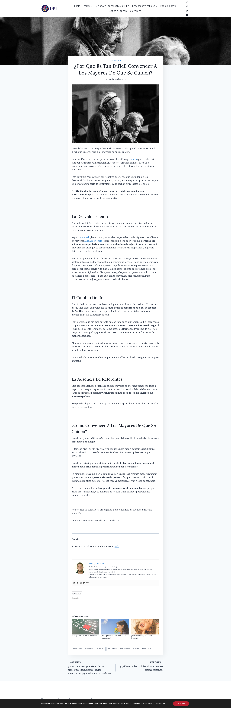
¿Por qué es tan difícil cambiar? (84, 636)
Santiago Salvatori (116, 79)
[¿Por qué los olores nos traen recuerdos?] (115, 626)
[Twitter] (84, 583)
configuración (160, 703)
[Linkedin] (74, 583)
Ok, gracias (181, 703)
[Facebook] (187, 6)
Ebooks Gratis (168, 6)
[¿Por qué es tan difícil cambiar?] (85, 626)
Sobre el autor (118, 11)
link (117, 546)
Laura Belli (84, 237)
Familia (100, 649)
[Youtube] (87, 583)
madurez (112, 649)
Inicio (77, 6)
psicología (125, 649)
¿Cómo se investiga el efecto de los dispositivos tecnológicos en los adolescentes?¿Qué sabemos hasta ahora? (89, 668)
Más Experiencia (93, 240)
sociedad (146, 649)
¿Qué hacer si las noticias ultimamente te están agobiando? (141, 666)
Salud (136, 649)
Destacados (115, 61)
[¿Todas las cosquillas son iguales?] (145, 626)
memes (133, 159)
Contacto (135, 11)
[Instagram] (187, 2)
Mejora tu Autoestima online (112, 6)
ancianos (77, 649)
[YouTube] (187, 15)
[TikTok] (187, 11)
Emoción (89, 649)
